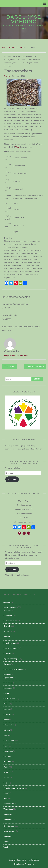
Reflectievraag (8, 826)
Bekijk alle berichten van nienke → (17, 355)
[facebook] (19, 533)
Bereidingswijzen (9, 643)
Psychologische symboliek (13, 669)
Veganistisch (32, 63)
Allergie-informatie (10, 607)
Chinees (6, 693)
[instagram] (28, 533)
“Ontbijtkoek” (9, 366)
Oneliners (7, 664)
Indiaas (6, 720)
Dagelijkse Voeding (24, 19)
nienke (7, 76)
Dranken (6, 709)
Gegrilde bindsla (9, 315)
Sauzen (6, 777)
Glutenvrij (20, 56)
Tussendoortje (19, 63)
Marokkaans (8, 751)
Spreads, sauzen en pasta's (13, 788)
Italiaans (6, 730)
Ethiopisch (7, 653)
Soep (5, 783)
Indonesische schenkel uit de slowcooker (21, 327)
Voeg (17, 147)
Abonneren (12, 479)
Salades (6, 772)
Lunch (22, 60)
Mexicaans (7, 756)
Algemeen (7, 602)
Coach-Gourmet (9, 699)
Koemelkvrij (31, 56)
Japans (6, 735)
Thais (5, 793)
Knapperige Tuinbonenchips (15, 304)
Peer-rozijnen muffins (35, 366)
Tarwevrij (8, 63)
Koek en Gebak (9, 741)
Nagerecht (7, 762)
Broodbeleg (7, 688)
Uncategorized (8, 831)
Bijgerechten (9, 56)
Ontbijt (29, 60)
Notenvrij (6, 626)
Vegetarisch (9, 66)
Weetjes (6, 847)
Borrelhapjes (8, 683)
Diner (5, 704)
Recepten (7, 674)
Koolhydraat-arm (11, 60)
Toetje (5, 798)
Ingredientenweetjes (10, 659)
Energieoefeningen (10, 648)
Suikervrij (37, 60)
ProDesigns (29, 864)
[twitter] (24, 533)
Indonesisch (7, 725)
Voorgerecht (7, 819)
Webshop (6, 842)
